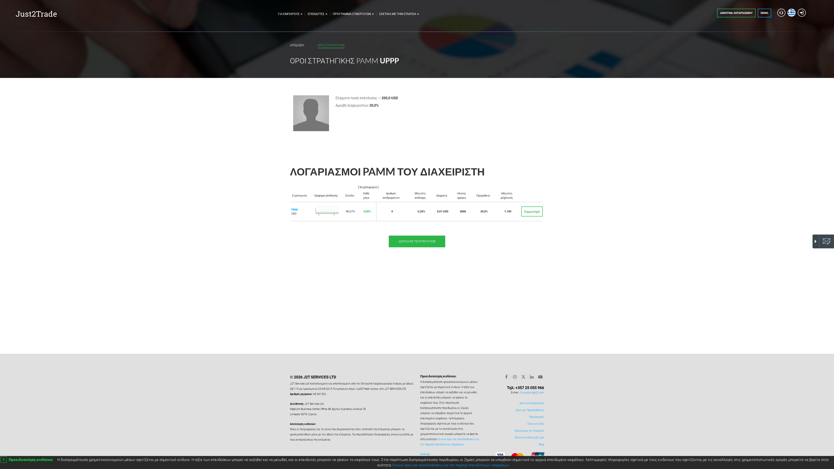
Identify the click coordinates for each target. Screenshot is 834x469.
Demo (764, 13)
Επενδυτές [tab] (316, 14)
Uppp (294, 209)
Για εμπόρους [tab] (289, 14)
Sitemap (425, 454)
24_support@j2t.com (532, 392)
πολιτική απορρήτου (532, 403)
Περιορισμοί (536, 416)
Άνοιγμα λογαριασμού (736, 13)
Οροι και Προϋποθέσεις (530, 410)
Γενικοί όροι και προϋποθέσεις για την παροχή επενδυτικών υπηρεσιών (450, 465)
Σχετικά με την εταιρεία (529, 430)
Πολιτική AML (535, 423)
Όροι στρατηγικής (331, 45)
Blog (541, 444)
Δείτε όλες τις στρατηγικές (417, 241)
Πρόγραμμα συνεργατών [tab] (352, 14)
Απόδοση (297, 45)
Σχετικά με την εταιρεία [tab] (397, 14)
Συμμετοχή (532, 211)
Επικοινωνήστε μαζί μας (529, 437)
